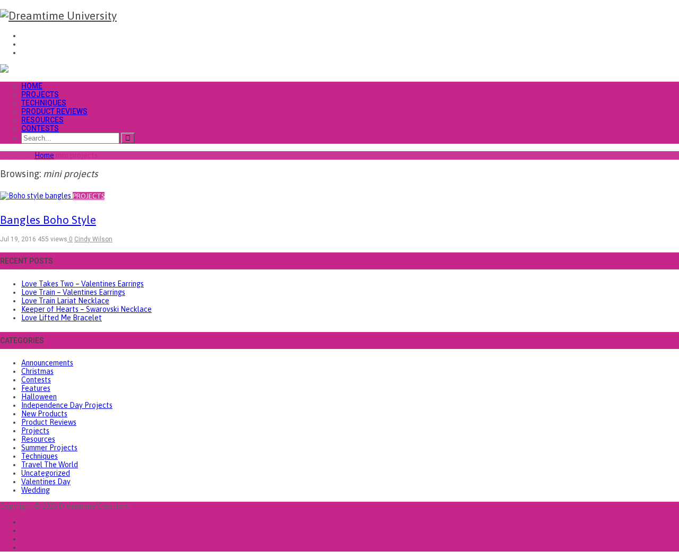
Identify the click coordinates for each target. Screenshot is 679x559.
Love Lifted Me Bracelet (61, 317)
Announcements (47, 363)
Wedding (35, 490)
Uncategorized (45, 473)
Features (35, 388)
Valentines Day (46, 481)
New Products (44, 413)
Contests (40, 128)
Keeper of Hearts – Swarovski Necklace (86, 309)
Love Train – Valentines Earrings (73, 292)
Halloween (39, 396)
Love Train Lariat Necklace (65, 300)
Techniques (43, 103)
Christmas (37, 371)
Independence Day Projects (66, 405)
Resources (42, 120)
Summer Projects (49, 447)
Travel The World (49, 464)
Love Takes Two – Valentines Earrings (82, 284)
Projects (40, 94)
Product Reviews (54, 111)
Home (31, 86)
